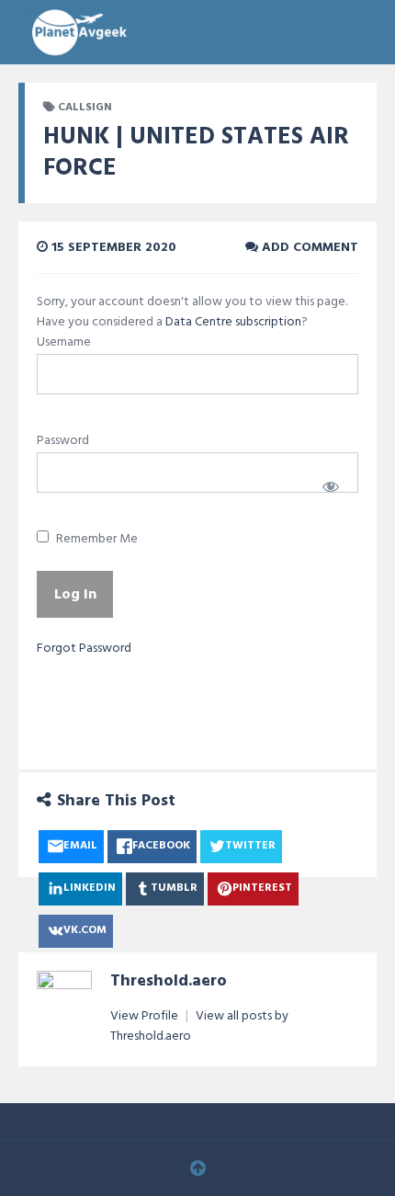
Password (63, 440)
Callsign (85, 107)
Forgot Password (84, 648)
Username (64, 342)
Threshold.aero (168, 981)
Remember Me (95, 540)
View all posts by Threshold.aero (199, 1026)
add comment (308, 247)
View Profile (145, 1016)
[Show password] (331, 486)
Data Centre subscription (233, 322)
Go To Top (197, 1168)
